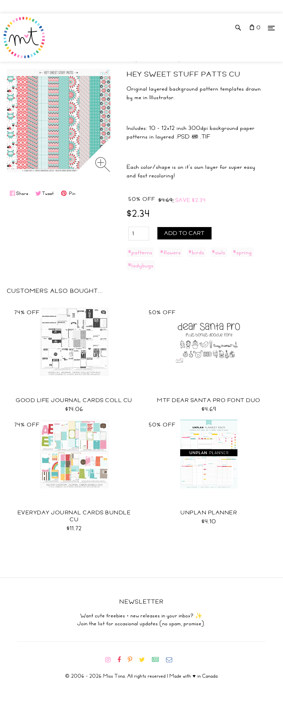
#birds (196, 252)
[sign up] (158, 660)
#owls (218, 252)
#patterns (140, 252)
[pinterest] (133, 660)
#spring (242, 252)
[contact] (172, 660)
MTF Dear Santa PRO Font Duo (209, 400)
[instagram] (110, 660)
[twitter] (144, 660)
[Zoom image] (102, 164)
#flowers (170, 252)
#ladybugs (141, 265)
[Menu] (271, 28)
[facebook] (121, 660)
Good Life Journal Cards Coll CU (74, 400)
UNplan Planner (208, 513)
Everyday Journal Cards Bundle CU (74, 516)
